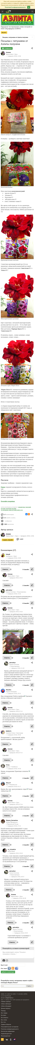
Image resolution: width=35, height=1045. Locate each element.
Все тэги (3, 1022)
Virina (7, 765)
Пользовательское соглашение (9, 1027)
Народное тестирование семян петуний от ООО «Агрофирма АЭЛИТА (16, 28)
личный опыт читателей (24, 507)
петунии (3, 508)
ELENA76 (8, 731)
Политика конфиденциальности (10, 1029)
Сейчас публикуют (6, 1004)
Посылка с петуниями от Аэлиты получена (15, 37)
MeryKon (8, 690)
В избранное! (8, 48)
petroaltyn (9, 590)
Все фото (3, 1015)
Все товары (4, 1013)
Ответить (5, 569)
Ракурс (3, 487)
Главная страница (6, 1001)
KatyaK (8, 554)
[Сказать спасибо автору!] (32, 569)
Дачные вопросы (5, 1008)
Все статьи (4, 1020)
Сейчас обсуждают (6, 1006)
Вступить (4, 32)
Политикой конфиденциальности (15, 7)
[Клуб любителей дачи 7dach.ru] (8, 11)
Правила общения (6, 1024)
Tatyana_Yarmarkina (12, 820)
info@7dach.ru (9, 998)
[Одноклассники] (29, 514)
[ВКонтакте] (26, 514)
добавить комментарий (8, 972)
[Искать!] (32, 11)
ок (28, 7)
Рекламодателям (5, 1036)
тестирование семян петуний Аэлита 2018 (12, 510)
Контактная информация (7, 1031)
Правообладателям (6, 1033)
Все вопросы (4, 1017)
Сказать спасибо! (8, 540)
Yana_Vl (8, 783)
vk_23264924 (12, 849)
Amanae (8, 52)
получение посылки (11, 508)
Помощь (3, 1010)
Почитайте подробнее (8, 501)
